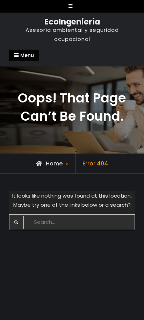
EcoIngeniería (72, 21)
